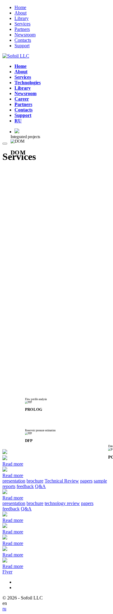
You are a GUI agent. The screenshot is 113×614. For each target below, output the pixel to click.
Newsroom (25, 34)
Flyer (7, 571)
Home (20, 7)
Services (22, 23)
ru (4, 608)
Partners (22, 29)
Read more (12, 463)
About (20, 12)
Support (22, 45)
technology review (62, 503)
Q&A (40, 486)
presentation (13, 480)
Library (21, 18)
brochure (35, 480)
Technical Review (62, 480)
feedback (25, 486)
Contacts (22, 40)
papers (86, 480)
